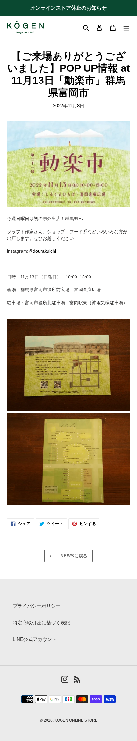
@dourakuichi (42, 251)
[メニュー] (126, 27)
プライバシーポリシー (37, 605)
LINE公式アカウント (35, 639)
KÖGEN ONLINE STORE (75, 720)
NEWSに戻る (73, 555)
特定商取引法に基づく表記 (41, 622)
